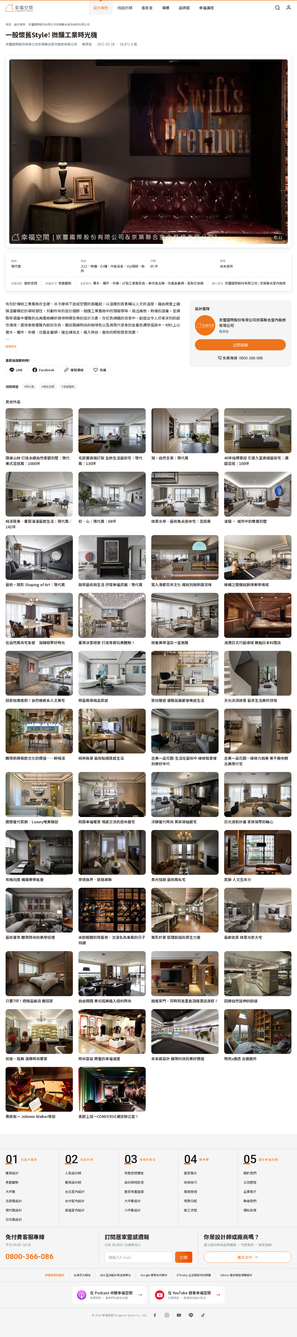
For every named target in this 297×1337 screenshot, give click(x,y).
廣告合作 (244, 1257)
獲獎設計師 (73, 1182)
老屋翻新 (12, 1182)
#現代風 (29, 386)
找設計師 (124, 7)
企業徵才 (249, 1191)
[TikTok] (203, 1315)
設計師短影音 (134, 1182)
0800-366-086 (29, 1256)
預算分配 (190, 1200)
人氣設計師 (73, 1173)
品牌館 (184, 7)
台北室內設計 (74, 1191)
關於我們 (249, 1173)
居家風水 (190, 1173)
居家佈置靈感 (134, 1191)
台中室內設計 (74, 1200)
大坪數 (10, 1191)
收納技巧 (190, 1182)
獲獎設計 (12, 1173)
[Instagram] (167, 1315)
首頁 (8, 24)
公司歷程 (249, 1182)
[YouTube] (179, 1315)
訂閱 (183, 1257)
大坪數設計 (132, 1200)
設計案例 (100, 7)
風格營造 (190, 1191)
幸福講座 (206, 7)
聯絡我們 (249, 1200)
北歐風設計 (14, 1200)
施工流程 (190, 1210)
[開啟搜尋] (277, 7)
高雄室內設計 (74, 1210)
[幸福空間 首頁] (19, 8)
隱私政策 (249, 1210)
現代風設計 (14, 1210)
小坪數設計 (132, 1210)
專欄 (165, 7)
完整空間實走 (134, 1173)
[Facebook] (154, 1315)
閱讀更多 (11, 346)
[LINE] (191, 1315)
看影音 (147, 7)
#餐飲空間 (48, 386)
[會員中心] (288, 7)
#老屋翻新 (68, 386)
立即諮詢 (240, 345)
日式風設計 (14, 1219)
